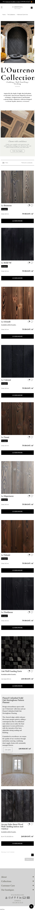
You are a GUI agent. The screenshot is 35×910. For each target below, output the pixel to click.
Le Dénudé (6, 322)
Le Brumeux (6, 205)
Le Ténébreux (7, 612)
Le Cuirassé (6, 380)
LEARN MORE (17, 221)
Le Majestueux (7, 496)
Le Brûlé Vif (6, 263)
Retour (29, 859)
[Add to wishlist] (32, 206)
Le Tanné (5, 437)
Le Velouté (5, 555)
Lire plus (8, 750)
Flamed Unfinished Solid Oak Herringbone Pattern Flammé (13, 700)
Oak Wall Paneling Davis (11, 671)
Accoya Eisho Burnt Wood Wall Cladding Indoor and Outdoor (12, 826)
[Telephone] (31, 906)
